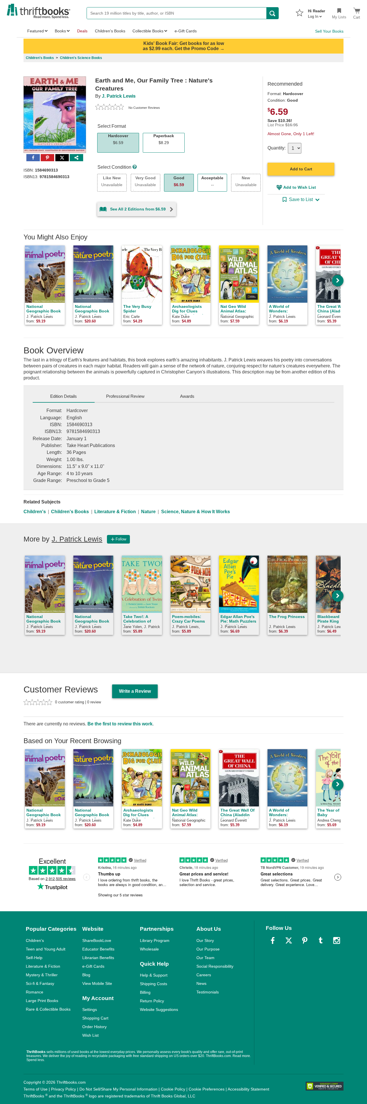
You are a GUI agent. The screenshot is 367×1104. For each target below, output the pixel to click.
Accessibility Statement (248, 1089)
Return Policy (152, 1001)
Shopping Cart (95, 1018)
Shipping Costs (153, 983)
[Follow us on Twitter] (289, 940)
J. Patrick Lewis (119, 96)
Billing (145, 992)
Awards (187, 396)
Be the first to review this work (120, 723)
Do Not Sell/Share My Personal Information (118, 1089)
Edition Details (63, 396)
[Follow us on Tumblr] (320, 940)
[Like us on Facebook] (273, 940)
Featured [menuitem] (35, 31)
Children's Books (70, 511)
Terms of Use (36, 1089)
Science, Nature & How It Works (195, 511)
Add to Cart (301, 169)
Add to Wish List (299, 187)
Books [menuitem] (60, 31)
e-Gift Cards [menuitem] (186, 31)
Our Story (205, 940)
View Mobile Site (97, 983)
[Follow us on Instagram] (336, 940)
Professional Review (125, 396)
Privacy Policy (63, 1089)
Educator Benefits (98, 949)
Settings (89, 1009)
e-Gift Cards (93, 966)
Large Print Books (42, 1000)
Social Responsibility (214, 966)
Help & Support (153, 975)
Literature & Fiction (115, 511)
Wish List (90, 1035)
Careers (203, 975)
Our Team (205, 957)
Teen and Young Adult (45, 949)
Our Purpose (208, 949)
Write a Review (135, 691)
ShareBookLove (96, 940)
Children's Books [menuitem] (110, 31)
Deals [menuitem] (82, 31)
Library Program (154, 940)
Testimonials (207, 992)
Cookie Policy (173, 1089)
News (201, 983)
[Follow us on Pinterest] (305, 940)
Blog (86, 975)
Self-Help (34, 957)
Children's (35, 511)
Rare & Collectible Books (48, 1009)
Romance (34, 992)
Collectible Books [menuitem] (147, 31)
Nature (148, 511)
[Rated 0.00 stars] (109, 107)
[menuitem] (316, 12)
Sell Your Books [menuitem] (329, 31)
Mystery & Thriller (42, 975)
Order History (94, 1026)
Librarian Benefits (98, 957)
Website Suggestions (159, 1009)
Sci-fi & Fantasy (40, 983)
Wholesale (149, 949)
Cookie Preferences (207, 1089)
